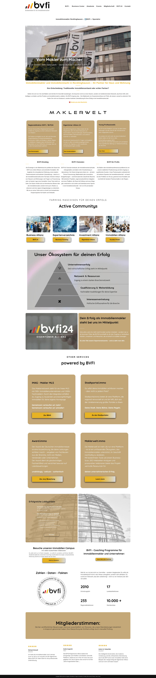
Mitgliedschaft (109, 6)
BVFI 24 (119, 6)
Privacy (93, 676)
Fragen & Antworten (79, 676)
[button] (69, 6)
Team (99, 676)
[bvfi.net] (37, 6)
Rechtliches (72, 676)
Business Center (78, 6)
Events (99, 6)
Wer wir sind (89, 676)
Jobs (97, 676)
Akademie (90, 6)
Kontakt (127, 6)
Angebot (68, 676)
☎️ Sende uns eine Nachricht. (78, 102)
